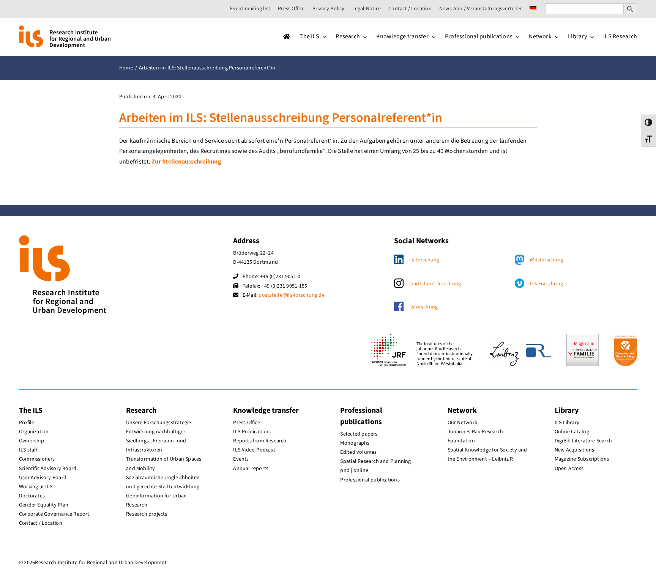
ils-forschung (424, 260)
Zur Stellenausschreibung (186, 161)
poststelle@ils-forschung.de (291, 295)
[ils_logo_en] (64, 28)
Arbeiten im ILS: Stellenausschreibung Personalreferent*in (280, 118)
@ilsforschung (546, 260)
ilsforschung (423, 307)
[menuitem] (533, 9)
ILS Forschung (546, 284)
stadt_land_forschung (435, 284)
